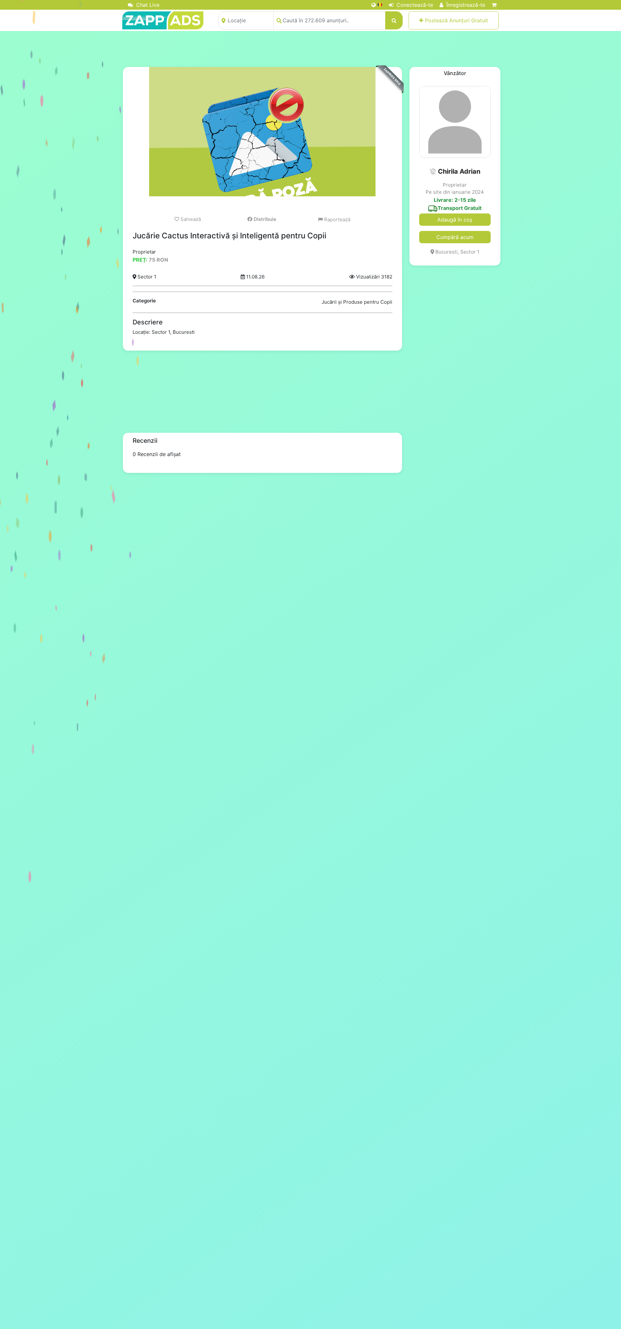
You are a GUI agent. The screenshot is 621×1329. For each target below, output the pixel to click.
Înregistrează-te (465, 5)
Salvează (190, 219)
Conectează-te (414, 5)
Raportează (336, 219)
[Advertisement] (310, 48)
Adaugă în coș (454, 219)
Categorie (144, 301)
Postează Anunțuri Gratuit (455, 20)
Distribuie (264, 219)
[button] (433, 171)
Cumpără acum (455, 237)
